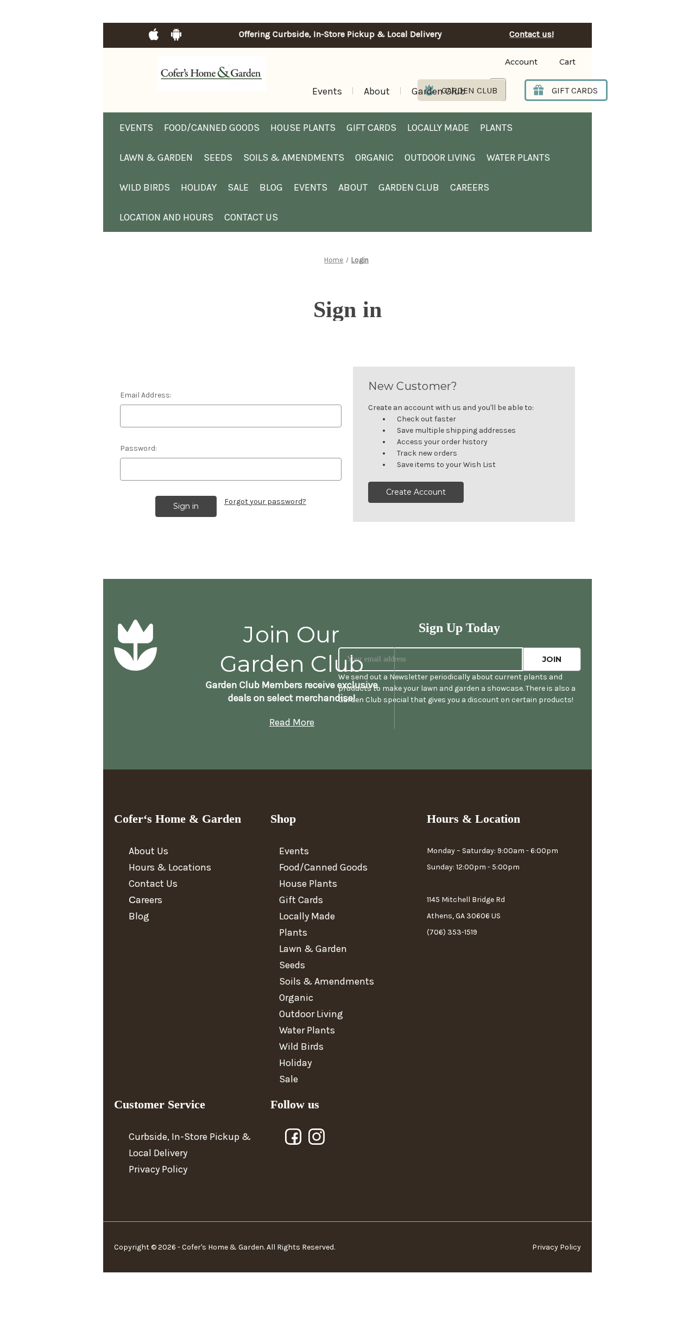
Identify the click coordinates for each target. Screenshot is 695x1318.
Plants (496, 128)
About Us (148, 851)
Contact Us (251, 217)
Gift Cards (371, 128)
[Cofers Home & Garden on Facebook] (293, 1137)
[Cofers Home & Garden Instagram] (317, 1137)
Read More (291, 722)
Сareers (145, 900)
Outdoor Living (440, 157)
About (377, 91)
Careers (469, 187)
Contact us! (531, 34)
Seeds (218, 157)
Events (327, 91)
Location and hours (166, 217)
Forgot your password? (265, 501)
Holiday (199, 187)
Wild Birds (144, 187)
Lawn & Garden (156, 157)
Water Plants (518, 157)
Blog (271, 187)
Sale (238, 187)
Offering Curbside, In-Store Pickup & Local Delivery (340, 34)
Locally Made (438, 128)
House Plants (303, 128)
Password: (138, 448)
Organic (374, 157)
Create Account (416, 492)
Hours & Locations (170, 867)
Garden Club (438, 91)
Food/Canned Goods (212, 128)
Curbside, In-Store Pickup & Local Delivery (190, 1145)
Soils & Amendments (293, 157)
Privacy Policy (158, 1169)
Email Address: (146, 395)
